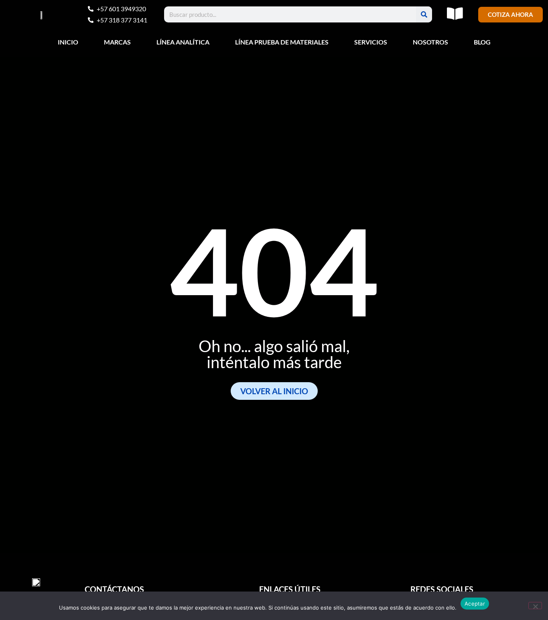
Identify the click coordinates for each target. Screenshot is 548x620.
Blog (482, 42)
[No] (535, 605)
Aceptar (475, 603)
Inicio (68, 42)
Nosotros (430, 42)
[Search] (424, 14)
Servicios (370, 42)
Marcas (117, 42)
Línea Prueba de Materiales (282, 42)
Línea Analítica (182, 42)
